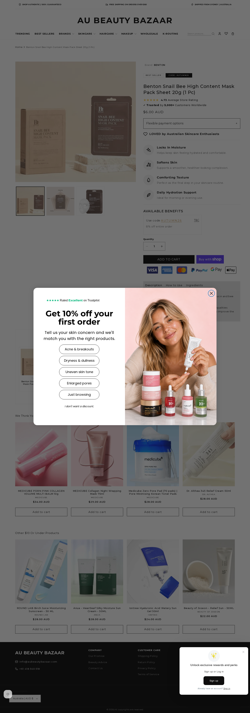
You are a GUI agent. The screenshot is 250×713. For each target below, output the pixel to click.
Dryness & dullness (79, 360)
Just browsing (79, 394)
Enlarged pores (79, 383)
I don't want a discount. (79, 406)
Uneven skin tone (79, 372)
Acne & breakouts (79, 349)
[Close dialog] (211, 293)
